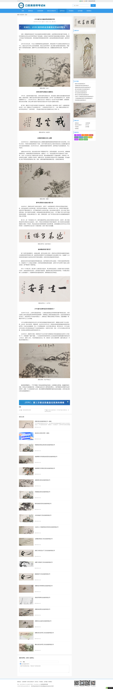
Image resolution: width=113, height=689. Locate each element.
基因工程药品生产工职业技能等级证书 (45, 550)
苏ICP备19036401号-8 (36, 686)
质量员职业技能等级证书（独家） (44, 421)
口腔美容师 (40, 10)
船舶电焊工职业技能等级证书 (42, 574)
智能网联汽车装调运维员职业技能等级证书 (46, 456)
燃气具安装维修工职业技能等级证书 (82, 89)
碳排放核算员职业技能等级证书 (43, 503)
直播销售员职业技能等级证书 (42, 480)
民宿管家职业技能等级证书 (80, 100)
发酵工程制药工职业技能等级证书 (44, 562)
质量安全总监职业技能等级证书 (43, 621)
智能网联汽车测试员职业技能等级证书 (45, 468)
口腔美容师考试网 (91, 1)
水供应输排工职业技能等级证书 (43, 515)
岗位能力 (85, 139)
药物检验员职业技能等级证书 (42, 491)
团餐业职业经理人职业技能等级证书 (44, 632)
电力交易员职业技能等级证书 (81, 92)
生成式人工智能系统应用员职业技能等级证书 (46, 527)
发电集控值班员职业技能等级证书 (82, 85)
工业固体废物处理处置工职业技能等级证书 (83, 98)
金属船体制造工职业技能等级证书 (44, 538)
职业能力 (91, 135)
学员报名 (71, 10)
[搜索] (93, 5)
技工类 (22, 14)
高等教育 (90, 137)
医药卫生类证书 (51, 10)
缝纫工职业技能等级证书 (80, 83)
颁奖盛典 (79, 135)
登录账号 (27, 663)
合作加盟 (80, 10)
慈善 (83, 135)
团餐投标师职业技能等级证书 (42, 609)
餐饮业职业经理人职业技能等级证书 (44, 644)
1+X (75, 135)
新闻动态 (30, 10)
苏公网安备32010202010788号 (47, 686)
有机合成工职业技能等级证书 (81, 91)
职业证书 (76, 137)
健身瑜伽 (86, 135)
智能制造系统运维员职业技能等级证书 (45, 445)
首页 (23, 10)
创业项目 (85, 137)
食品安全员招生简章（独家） (42, 433)
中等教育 (81, 139)
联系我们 (89, 10)
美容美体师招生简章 (27, 410)
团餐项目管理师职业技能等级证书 (44, 585)
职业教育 (76, 139)
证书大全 (62, 10)
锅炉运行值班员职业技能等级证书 (82, 94)
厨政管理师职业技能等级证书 (42, 597)
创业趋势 (81, 137)
